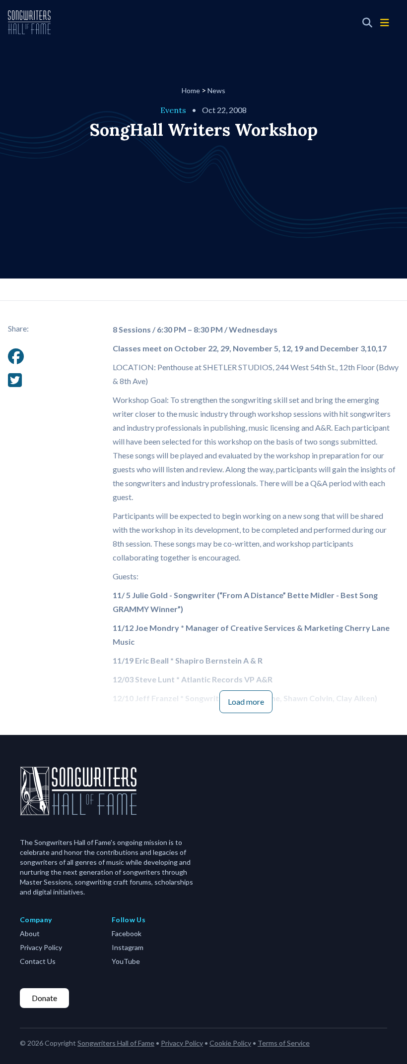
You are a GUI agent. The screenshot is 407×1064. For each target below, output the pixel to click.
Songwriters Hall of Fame (115, 1043)
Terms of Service (284, 1043)
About (30, 933)
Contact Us (38, 961)
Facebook (126, 933)
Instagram (127, 947)
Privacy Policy (41, 947)
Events (173, 110)
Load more (246, 701)
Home (191, 90)
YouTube (126, 961)
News (216, 90)
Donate (44, 998)
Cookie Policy (230, 1043)
